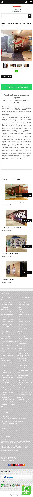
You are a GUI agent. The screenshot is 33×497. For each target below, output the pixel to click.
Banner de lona (22, 380)
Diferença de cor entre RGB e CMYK (12, 421)
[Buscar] (29, 16)
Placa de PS (22, 351)
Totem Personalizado (8, 334)
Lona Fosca (5, 397)
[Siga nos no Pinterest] (21, 464)
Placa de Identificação (24, 314)
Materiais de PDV (7, 304)
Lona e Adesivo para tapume (12, 20)
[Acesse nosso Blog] (24, 464)
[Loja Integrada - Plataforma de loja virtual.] (16, 494)
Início (3, 20)
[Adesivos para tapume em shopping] (16, 195)
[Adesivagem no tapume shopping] (16, 221)
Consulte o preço (6, 76)
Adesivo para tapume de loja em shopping (14, 418)
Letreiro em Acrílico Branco (9, 423)
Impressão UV (6, 382)
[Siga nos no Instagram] (19, 464)
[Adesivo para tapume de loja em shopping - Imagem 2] (13, 65)
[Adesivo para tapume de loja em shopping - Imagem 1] (6, 65)
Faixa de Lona (22, 389)
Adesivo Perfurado (7, 346)
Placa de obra (22, 348)
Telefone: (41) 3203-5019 (8, 457)
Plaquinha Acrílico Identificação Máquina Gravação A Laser (23, 356)
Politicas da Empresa (8, 428)
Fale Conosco (6, 416)
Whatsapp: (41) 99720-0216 (9, 458)
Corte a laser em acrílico (9, 375)
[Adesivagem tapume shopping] (16, 247)
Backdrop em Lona (7, 360)
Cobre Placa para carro (25, 382)
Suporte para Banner (24, 402)
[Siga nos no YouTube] (16, 464)
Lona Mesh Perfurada (8, 399)
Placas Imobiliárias (23, 399)
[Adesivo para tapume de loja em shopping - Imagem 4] (26, 65)
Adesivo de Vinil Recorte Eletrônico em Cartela (7, 356)
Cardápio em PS (7, 372)
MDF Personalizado (24, 297)
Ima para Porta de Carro (25, 392)
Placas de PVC (6, 331)
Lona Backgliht (6, 389)
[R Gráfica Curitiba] (16, 8)
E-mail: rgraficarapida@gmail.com (10, 460)
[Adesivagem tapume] (16, 272)
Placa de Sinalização (24, 321)
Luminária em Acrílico (8, 402)
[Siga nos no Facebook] (9, 464)
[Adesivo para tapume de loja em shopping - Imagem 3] (20, 65)
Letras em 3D (6, 302)
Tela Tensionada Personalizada (11, 431)
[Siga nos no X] (14, 464)
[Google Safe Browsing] (16, 485)
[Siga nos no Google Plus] (11, 464)
